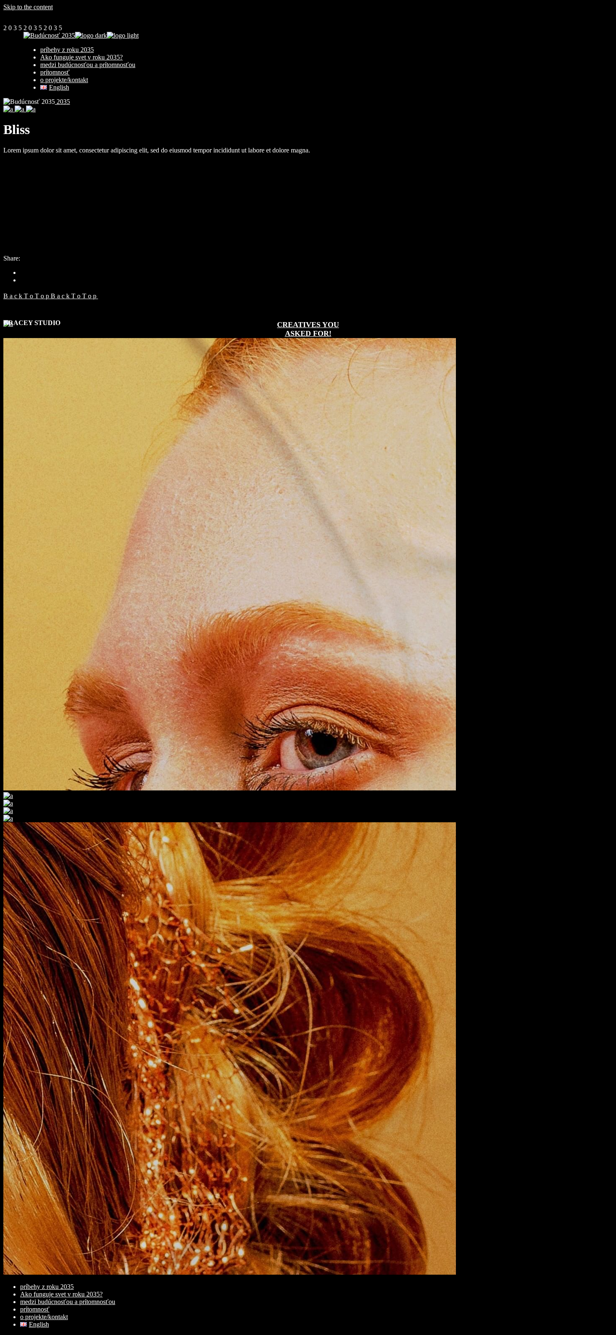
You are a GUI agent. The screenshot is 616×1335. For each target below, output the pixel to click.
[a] (8, 795)
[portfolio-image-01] (9, 109)
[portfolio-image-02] (20, 109)
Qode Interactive (25, 183)
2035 (62, 101)
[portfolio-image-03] (31, 109)
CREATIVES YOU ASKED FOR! (308, 329)
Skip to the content (28, 6)
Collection (17, 250)
